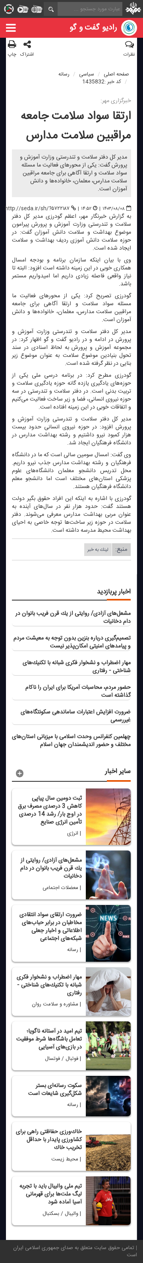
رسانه (64, 74)
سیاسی (86, 74)
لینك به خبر (97, 550)
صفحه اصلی (116, 74)
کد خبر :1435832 (101, 81)
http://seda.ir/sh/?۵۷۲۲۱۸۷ (37, 208)
